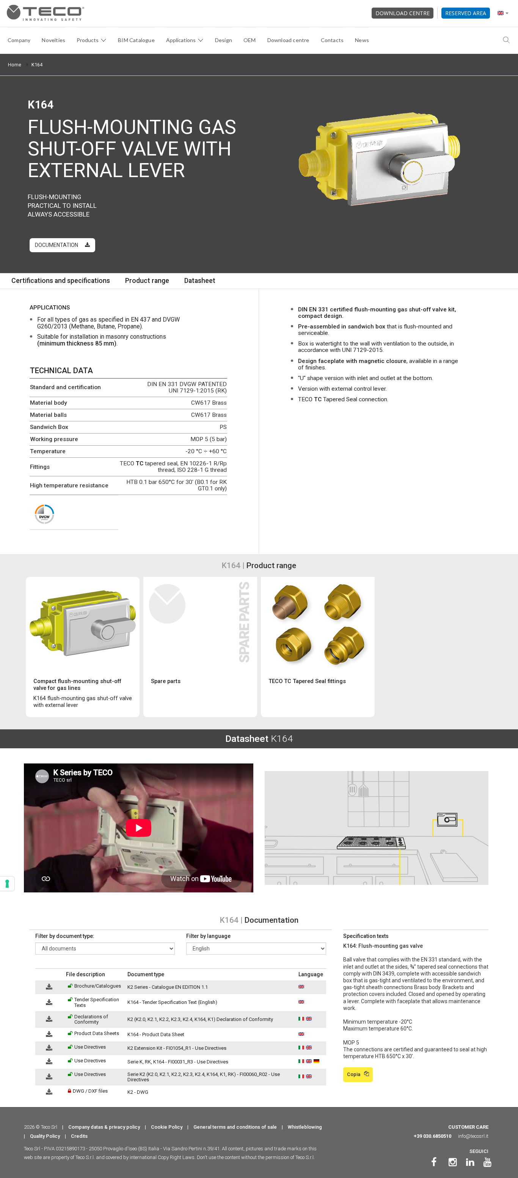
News (362, 40)
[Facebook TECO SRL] (433, 1162)
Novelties (53, 40)
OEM (249, 40)
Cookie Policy (166, 1127)
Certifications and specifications (60, 280)
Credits (79, 1136)
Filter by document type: (64, 936)
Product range (147, 280)
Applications (181, 40)
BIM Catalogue (136, 40)
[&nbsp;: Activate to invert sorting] (49, 975)
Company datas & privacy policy (104, 1127)
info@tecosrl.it (473, 1136)
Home (14, 65)
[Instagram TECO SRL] (453, 1162)
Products (88, 40)
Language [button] (310, 974)
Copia (353, 1074)
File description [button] (85, 974)
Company (19, 40)
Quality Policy (45, 1136)
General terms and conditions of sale (235, 1127)
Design (223, 40)
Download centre (402, 13)
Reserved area (465, 13)
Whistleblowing (305, 1127)
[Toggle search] (506, 40)
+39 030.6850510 (432, 1136)
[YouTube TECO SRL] (487, 1162)
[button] (38, 974)
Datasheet (199, 280)
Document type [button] (145, 974)
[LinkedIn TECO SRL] (470, 1162)
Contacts (332, 40)
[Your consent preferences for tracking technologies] (7, 883)
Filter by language (208, 936)
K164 (36, 65)
